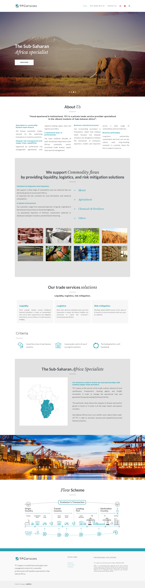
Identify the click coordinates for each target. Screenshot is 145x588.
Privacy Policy (71, 565)
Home (85, 6)
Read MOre (24, 62)
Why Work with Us (97, 6)
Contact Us (111, 6)
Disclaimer (70, 563)
